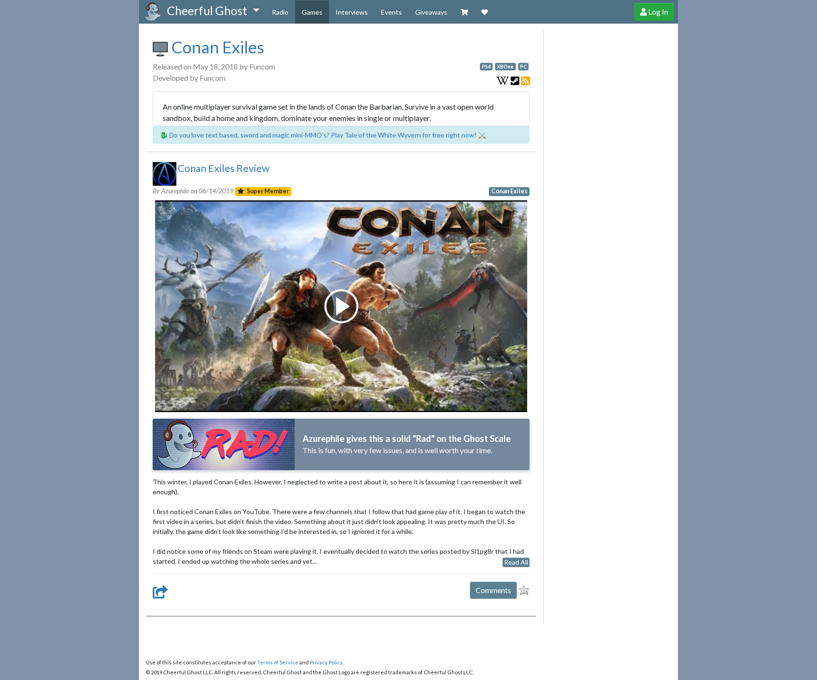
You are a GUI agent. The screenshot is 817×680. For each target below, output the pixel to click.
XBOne (505, 66)
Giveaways (431, 12)
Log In (657, 11)
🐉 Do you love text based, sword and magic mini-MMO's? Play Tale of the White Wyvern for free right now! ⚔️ (323, 135)
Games (312, 12)
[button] (213, 11)
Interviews (352, 12)
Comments (493, 589)
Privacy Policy (326, 662)
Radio (280, 12)
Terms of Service (277, 662)
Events (391, 12)
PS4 (486, 66)
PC (523, 66)
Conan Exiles (216, 47)
